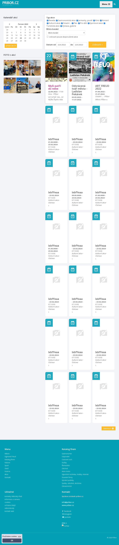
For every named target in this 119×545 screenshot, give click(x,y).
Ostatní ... (67, 23)
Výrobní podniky (68, 480)
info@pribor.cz (68, 502)
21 (16, 38)
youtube (67, 517)
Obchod (65, 468)
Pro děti (83, 23)
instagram (68, 514)
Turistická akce (53, 26)
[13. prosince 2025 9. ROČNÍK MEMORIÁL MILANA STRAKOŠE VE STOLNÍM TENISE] (35, 68)
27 (12, 41)
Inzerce (7, 471)
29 (21, 41)
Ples (75, 23)
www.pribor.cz (68, 505)
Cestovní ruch (67, 459)
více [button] (19, 536)
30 (25, 41)
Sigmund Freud (10, 456)
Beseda (52, 20)
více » (64, 523)
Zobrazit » (97, 44)
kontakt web (9, 511)
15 (21, 35)
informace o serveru (12, 499)
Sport (7, 465)
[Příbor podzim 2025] (22, 85)
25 (7, 38)
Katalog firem (10, 459)
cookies (7, 502)
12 (39, 32)
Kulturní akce (55, 23)
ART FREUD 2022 (102, 87)
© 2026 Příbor (112, 538)
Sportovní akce (96, 23)
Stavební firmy (67, 477)
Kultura (7, 462)
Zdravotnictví (67, 486)
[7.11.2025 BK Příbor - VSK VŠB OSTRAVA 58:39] (10, 85)
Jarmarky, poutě (85, 20)
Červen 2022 (23, 24)
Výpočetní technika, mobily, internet (75, 474)
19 (39, 35)
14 (16, 35)
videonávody (9, 508)
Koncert (105, 20)
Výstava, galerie (69, 26)
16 (25, 35)
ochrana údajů (10, 505)
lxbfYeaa (53, 139)
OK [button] (12, 540)
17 (30, 35)
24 (7, 35)
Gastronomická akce (67, 20)
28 (16, 41)
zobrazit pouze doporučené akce (63, 37)
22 (7, 30)
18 (34, 35)
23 (7, 32)
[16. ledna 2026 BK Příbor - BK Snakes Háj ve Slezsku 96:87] (22, 68)
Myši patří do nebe (54, 87)
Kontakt (8, 477)
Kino (97, 20)
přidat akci (10, 45)
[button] (106, 4)
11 (34, 32)
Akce (6, 474)
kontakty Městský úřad (13, 496)
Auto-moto (66, 471)
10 (30, 32)
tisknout (107, 428)
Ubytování (65, 456)
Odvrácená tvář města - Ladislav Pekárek (79, 90)
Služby (64, 462)
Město (7, 454)
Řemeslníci (66, 465)
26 (39, 38)
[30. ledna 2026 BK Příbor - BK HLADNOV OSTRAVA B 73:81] (10, 68)
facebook (67, 511)
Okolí (6, 468)
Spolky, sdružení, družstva (71, 483)
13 (12, 35)
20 (12, 38)
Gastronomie (67, 454)
